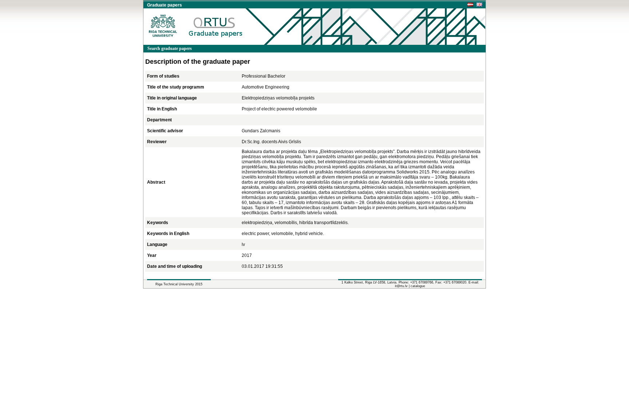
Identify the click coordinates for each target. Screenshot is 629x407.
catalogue (418, 286)
